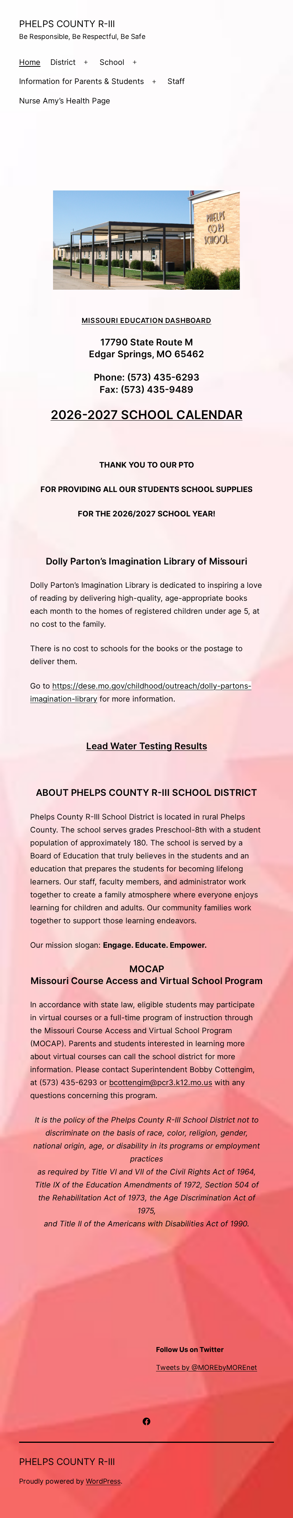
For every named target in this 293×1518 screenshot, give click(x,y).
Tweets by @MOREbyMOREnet (206, 1367)
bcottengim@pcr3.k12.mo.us (160, 1082)
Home (29, 62)
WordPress (103, 1481)
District (63, 62)
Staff (176, 81)
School (112, 62)
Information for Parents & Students (81, 81)
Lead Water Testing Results (146, 746)
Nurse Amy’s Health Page (64, 100)
